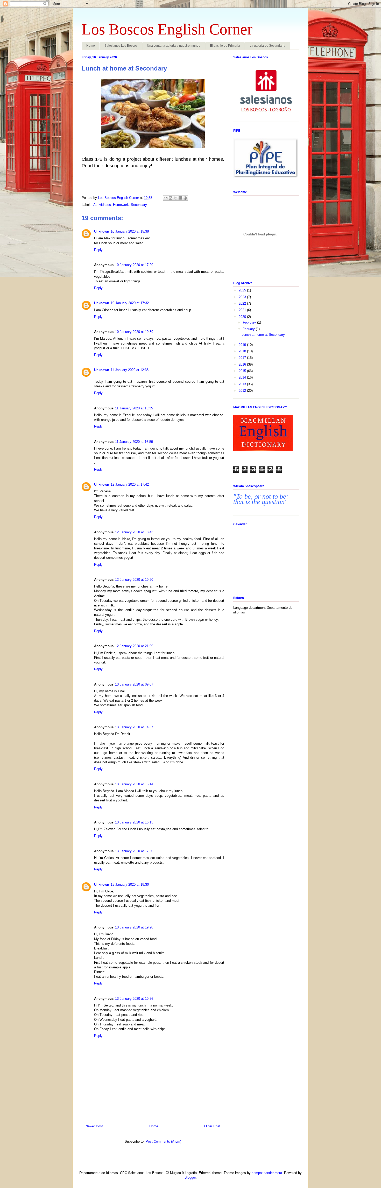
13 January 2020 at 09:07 (134, 684)
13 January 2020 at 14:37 (134, 727)
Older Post (212, 1126)
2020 (243, 317)
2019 (243, 345)
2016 (243, 364)
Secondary (139, 205)
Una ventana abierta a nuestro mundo (173, 45)
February (250, 322)
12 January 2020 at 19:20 (134, 580)
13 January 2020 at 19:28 (134, 927)
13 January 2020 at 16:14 (134, 784)
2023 (243, 297)
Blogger (190, 1177)
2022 (243, 303)
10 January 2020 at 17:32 (130, 303)
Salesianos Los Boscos (120, 45)
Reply (98, 250)
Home (90, 45)
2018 (243, 351)
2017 (243, 358)
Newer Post (94, 1126)
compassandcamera (267, 1173)
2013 (243, 384)
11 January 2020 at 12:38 (130, 370)
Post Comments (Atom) (163, 1141)
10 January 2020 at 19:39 (134, 332)
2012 (243, 391)
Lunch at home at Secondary (263, 335)
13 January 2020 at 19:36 (134, 999)
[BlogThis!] (170, 198)
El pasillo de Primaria (225, 45)
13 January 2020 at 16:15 (134, 822)
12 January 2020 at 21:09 (134, 646)
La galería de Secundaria (267, 45)
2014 (243, 377)
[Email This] (165, 198)
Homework (121, 205)
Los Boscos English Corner (167, 29)
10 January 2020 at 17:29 (134, 265)
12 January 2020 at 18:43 (134, 532)
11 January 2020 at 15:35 (134, 408)
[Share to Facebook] (180, 198)
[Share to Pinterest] (185, 198)
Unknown (101, 231)
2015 (243, 371)
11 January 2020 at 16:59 (134, 442)
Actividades (102, 205)
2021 (243, 310)
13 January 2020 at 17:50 (134, 851)
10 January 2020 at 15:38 (130, 231)
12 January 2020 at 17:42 (130, 484)
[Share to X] (175, 198)
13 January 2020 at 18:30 (130, 884)
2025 (243, 290)
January (249, 329)
